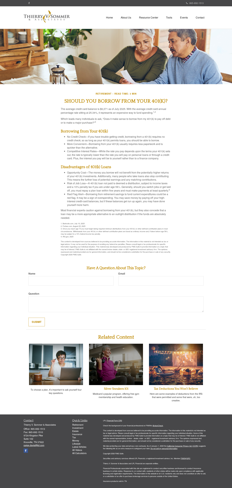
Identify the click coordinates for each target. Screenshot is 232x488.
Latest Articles (79, 446)
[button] (126, 17)
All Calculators (79, 453)
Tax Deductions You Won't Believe (176, 388)
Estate (75, 431)
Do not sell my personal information (164, 448)
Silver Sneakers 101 (116, 388)
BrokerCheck (158, 425)
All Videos (77, 450)
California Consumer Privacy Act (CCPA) (182, 446)
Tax (74, 437)
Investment (77, 427)
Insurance (77, 434)
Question (33, 293)
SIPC (188, 458)
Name (31, 273)
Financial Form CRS (114, 420)
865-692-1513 (196, 3)
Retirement (77, 424)
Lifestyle (76, 443)
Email (121, 273)
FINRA (183, 458)
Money (75, 440)
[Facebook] (29, 3)
